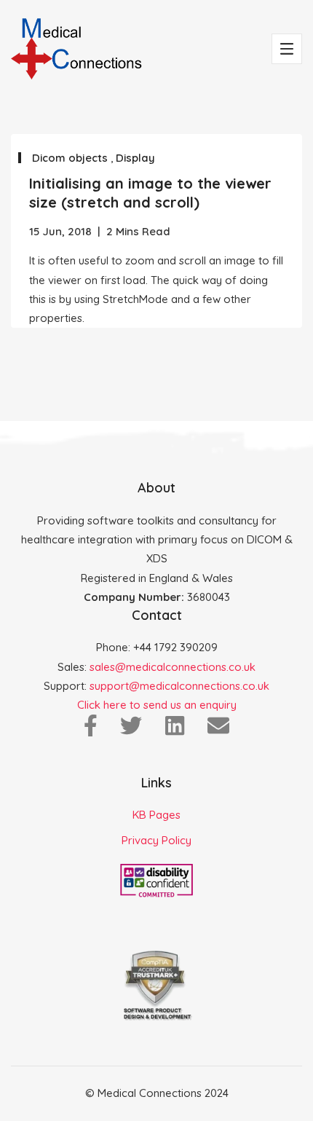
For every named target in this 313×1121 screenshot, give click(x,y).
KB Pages (156, 815)
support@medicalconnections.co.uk (179, 686)
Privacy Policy (156, 840)
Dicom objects (71, 158)
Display (135, 158)
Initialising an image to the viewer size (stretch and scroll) (150, 192)
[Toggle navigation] (287, 49)
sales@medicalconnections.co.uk (172, 667)
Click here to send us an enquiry (157, 705)
